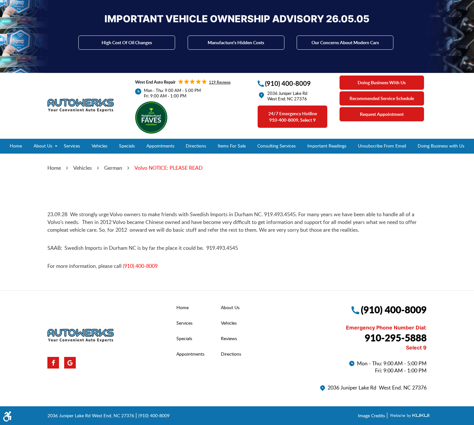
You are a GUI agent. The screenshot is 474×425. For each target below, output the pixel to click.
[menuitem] (16, 146)
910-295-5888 (396, 337)
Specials (127, 146)
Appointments (160, 146)
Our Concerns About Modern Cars (345, 42)
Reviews (229, 338)
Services (72, 146)
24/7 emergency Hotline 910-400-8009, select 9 (292, 116)
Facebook (53, 363)
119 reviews (220, 82)
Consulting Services (276, 146)
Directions (196, 146)
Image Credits (372, 415)
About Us (43, 146)
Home (16, 146)
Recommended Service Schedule (382, 98)
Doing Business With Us (382, 82)
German (113, 167)
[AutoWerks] (80, 106)
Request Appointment (382, 114)
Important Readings (326, 146)
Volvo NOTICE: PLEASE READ (168, 167)
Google (70, 363)
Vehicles (99, 146)
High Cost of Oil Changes (127, 42)
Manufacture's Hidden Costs (236, 42)
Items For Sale (232, 146)
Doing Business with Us (441, 146)
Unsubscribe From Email (382, 146)
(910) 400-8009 (140, 265)
